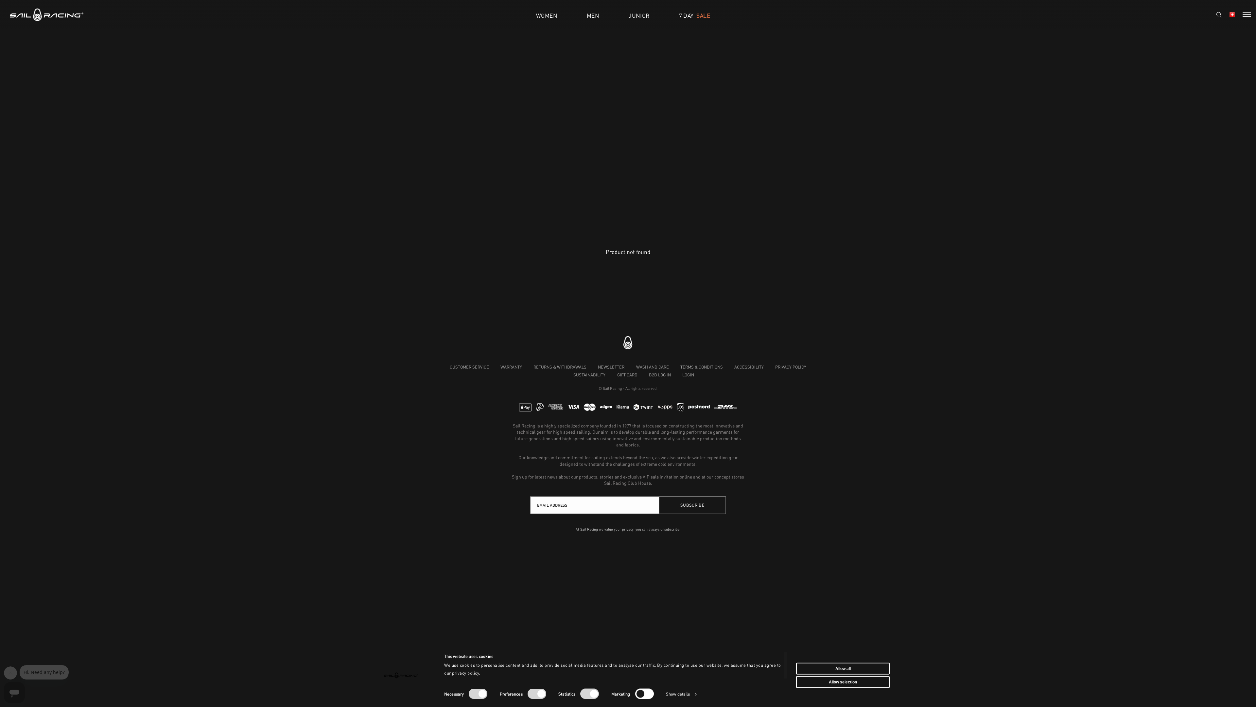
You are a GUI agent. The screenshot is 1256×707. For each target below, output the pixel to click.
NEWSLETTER (611, 367)
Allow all (843, 668)
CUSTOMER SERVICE (469, 367)
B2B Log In (660, 374)
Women (546, 15)
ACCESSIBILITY (749, 367)
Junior (639, 15)
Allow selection (843, 682)
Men (593, 15)
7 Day (694, 15)
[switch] (537, 694)
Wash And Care (652, 367)
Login (688, 374)
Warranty (511, 367)
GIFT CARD (627, 374)
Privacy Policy (790, 367)
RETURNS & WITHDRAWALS (559, 367)
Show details (678, 694)
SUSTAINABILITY (589, 374)
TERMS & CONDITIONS (701, 367)
